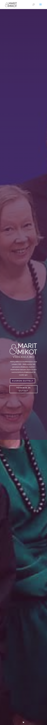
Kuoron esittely (22, 381)
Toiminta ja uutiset (23, 389)
